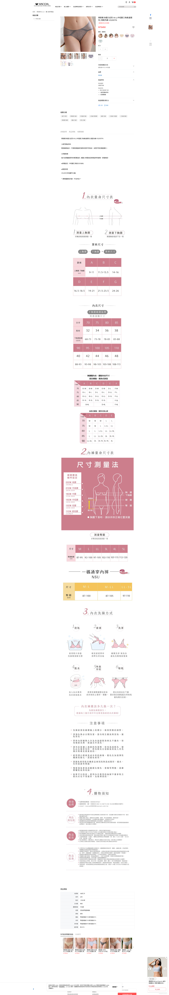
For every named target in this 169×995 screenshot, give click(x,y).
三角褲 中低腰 (113, 116)
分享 (101, 105)
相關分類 (63, 112)
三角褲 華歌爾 (93, 116)
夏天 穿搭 (64, 116)
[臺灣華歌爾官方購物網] (42, 5)
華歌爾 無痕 (65, 120)
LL (105, 49)
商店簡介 (69, 992)
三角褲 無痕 (123, 116)
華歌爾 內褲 (73, 116)
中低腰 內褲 (83, 116)
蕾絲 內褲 (74, 120)
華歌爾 (100, 75)
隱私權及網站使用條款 (72, 994)
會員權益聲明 (95, 994)
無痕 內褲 (103, 116)
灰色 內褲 (82, 120)
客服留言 (94, 992)
